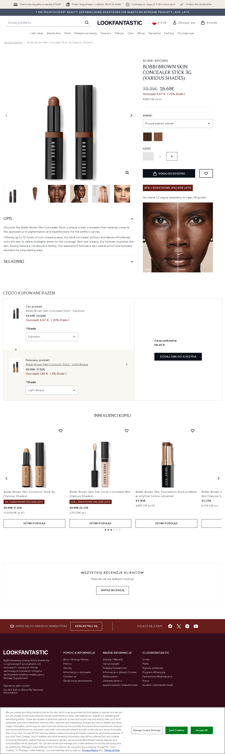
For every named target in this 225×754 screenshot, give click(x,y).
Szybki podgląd (34, 523)
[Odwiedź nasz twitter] (178, 626)
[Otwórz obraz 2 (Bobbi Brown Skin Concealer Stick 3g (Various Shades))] (35, 194)
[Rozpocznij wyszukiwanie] (87, 22)
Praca (145, 680)
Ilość (147, 148)
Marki (145, 663)
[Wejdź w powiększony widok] (127, 172)
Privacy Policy (90, 750)
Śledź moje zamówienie (77, 680)
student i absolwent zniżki (157, 685)
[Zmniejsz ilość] (148, 156)
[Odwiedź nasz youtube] (196, 626)
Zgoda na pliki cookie (16, 685)
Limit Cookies (176, 730)
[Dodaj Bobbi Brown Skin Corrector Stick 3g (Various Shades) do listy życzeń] (60, 430)
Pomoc (67, 663)
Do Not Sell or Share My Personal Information (23, 691)
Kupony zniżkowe (152, 668)
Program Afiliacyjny (153, 672)
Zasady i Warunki (113, 659)
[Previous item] (6, 478)
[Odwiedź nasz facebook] (170, 626)
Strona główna (13, 42)
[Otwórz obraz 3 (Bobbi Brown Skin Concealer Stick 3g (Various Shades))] (57, 194)
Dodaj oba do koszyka (178, 356)
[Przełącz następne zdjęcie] (131, 115)
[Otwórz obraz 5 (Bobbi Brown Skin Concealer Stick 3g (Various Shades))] (101, 194)
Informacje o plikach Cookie (119, 672)
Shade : (148, 115)
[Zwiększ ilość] (171, 156)
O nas (146, 659)
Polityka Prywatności (115, 668)
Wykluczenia (110, 676)
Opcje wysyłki (111, 663)
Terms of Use (112, 750)
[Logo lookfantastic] (120, 22)
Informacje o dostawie (76, 672)
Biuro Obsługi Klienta (75, 659)
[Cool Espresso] (147, 136)
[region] (112, 730)
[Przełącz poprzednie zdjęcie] (6, 115)
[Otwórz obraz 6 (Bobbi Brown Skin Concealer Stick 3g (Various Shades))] (123, 194)
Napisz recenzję (112, 590)
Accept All (201, 730)
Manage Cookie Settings (146, 730)
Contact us (69, 676)
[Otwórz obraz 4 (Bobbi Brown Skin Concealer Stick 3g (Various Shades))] (79, 194)
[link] (183, 22)
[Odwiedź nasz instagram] (187, 626)
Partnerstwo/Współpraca (157, 676)
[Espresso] (158, 136)
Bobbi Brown (155, 61)
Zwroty (67, 668)
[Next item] (218, 478)
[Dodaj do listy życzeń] (206, 173)
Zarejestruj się (86, 626)
